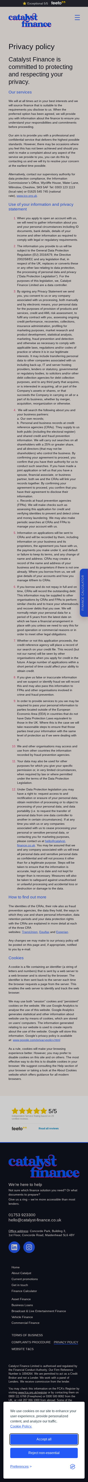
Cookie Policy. (21, 1426)
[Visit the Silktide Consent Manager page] (72, 1467)
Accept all (44, 1439)
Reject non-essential (44, 1453)
